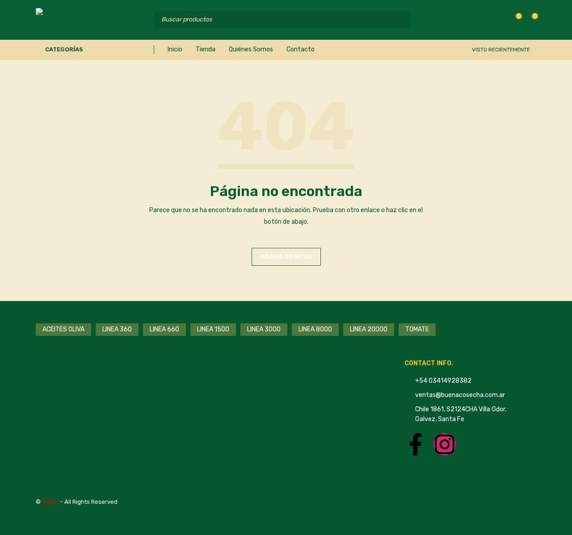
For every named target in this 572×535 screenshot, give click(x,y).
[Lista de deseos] (514, 19)
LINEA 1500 (213, 329)
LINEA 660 (164, 329)
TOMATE (417, 329)
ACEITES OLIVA (63, 329)
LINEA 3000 (264, 329)
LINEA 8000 (315, 329)
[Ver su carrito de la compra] (530, 19)
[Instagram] (444, 444)
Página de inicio (286, 256)
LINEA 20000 (368, 329)
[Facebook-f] (415, 444)
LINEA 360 (117, 329)
